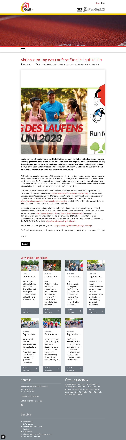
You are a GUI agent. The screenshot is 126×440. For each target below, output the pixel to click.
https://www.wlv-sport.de (46, 213)
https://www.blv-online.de (71, 213)
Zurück (25, 244)
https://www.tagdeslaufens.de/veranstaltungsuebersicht (44, 201)
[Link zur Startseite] (27, 6)
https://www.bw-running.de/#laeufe (60, 221)
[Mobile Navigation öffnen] (23, 50)
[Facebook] (22, 405)
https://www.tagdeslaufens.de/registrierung (69, 193)
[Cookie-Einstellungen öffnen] (3, 436)
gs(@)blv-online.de (34, 401)
